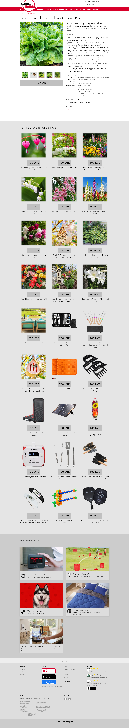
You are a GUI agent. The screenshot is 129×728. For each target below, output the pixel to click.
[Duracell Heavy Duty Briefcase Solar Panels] (64, 424)
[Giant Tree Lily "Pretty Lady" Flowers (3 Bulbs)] (95, 290)
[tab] (25, 75)
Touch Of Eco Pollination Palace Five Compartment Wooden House (64, 300)
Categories (40, 9)
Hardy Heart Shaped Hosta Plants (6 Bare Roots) (95, 256)
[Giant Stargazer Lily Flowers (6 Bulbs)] (64, 203)
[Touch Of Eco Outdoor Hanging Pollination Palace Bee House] (64, 246)
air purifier (98, 1)
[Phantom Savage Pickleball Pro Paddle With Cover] (95, 512)
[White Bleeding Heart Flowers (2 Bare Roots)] (64, 159)
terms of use (59, 686)
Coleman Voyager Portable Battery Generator (33, 477)
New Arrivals (59, 9)
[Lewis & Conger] (43, 702)
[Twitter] (69, 699)
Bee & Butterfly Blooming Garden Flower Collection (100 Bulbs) (95, 168)
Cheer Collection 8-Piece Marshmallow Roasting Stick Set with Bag (95, 345)
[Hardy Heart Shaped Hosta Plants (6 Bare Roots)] (95, 246)
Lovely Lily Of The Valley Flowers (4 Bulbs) (33, 212)
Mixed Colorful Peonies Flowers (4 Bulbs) (33, 256)
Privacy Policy (72, 725)
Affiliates (66, 677)
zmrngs (93, 1)
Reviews (89, 666)
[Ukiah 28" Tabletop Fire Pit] (34, 334)
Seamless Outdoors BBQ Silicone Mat (64, 389)
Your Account (86, 9)
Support (95, 9)
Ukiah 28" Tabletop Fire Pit (33, 342)
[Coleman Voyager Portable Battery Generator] (34, 468)
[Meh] (27, 706)
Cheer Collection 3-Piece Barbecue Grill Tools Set (64, 477)
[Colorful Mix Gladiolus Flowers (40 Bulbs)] (95, 203)
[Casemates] (35, 714)
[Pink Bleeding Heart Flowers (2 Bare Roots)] (34, 159)
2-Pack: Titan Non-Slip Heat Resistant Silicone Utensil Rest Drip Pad (95, 477)
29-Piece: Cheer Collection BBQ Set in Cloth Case (64, 343)
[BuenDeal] (43, 710)
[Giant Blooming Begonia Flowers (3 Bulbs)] (34, 290)
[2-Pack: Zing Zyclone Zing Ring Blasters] (64, 512)
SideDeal (22, 13)
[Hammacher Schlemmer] (27, 702)
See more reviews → (92, 685)
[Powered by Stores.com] (64, 722)
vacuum (104, 1)
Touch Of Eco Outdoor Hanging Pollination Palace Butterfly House (34, 390)
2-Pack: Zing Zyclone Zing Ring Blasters (64, 521)
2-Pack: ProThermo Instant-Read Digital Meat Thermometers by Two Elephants (34, 521)
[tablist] (41, 75)
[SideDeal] (27, 710)
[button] (20, 9)
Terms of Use (80, 725)
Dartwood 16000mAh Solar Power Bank (34, 433)
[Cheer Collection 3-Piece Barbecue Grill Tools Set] (64, 468)
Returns (66, 674)
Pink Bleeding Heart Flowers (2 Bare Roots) (34, 168)
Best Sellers (50, 9)
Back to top (64, 661)
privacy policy (47, 688)
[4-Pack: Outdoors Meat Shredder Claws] (95, 380)
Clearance (68, 9)
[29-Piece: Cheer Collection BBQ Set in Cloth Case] (64, 334)
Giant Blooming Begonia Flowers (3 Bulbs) (34, 300)
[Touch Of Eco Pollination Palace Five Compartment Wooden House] (64, 290)
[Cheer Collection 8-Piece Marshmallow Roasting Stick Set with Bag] (95, 334)
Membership (77, 9)
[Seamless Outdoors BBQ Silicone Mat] (64, 380)
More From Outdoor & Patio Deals (38, 127)
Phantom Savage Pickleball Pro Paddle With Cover (95, 521)
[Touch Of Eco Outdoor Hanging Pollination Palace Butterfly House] (34, 380)
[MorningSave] (43, 706)
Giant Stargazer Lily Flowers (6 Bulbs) (64, 211)
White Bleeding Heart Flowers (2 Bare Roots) (64, 168)
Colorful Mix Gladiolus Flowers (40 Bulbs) (95, 212)
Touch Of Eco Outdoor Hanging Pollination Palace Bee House (64, 256)
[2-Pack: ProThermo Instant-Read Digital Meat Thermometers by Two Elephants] (34, 512)
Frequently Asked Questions (70, 669)
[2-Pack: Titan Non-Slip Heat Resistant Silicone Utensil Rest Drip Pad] (95, 468)
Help (65, 666)
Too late (41, 83)
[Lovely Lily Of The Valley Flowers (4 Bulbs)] (34, 203)
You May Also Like (29, 540)
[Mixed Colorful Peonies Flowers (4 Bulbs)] (34, 246)
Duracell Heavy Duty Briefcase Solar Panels (64, 433)
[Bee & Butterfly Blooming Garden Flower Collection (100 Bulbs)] (95, 159)
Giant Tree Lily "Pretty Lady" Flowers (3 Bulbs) (95, 300)
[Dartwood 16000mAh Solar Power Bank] (34, 424)
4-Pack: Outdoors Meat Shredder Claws (95, 390)
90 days (68, 110)
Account (44, 666)
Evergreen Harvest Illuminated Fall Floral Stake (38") (95, 433)
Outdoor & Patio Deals (33, 13)
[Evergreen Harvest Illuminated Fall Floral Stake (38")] (95, 424)
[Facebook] (65, 699)
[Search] (87, 4)
